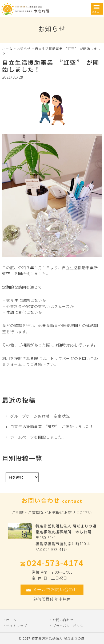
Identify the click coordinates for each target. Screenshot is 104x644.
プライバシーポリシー (70, 625)
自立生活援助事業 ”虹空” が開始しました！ (52, 426)
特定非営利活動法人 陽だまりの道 (58, 638)
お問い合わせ (63, 619)
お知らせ (24, 48)
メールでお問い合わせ (55, 589)
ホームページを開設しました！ (38, 437)
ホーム (7, 48)
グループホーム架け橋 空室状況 (40, 416)
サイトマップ (16, 625)
